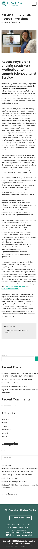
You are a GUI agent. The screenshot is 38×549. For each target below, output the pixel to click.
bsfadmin (7, 22)
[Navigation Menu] (34, 4)
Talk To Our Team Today (21, 518)
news (3, 450)
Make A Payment (12, 525)
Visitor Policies (26, 525)
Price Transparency (19, 530)
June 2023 (5, 419)
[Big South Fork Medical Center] (12, 3)
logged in (17, 330)
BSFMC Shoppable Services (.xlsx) (19, 535)
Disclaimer (12, 527)
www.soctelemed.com (10, 289)
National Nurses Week (10, 383)
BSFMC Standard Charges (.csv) (19, 532)
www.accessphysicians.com (15, 286)
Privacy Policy (24, 527)
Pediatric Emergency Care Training (14, 386)
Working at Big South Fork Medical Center (17, 379)
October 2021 (6, 430)
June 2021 (5, 436)
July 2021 (5, 433)
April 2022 (5, 426)
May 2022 (5, 423)
